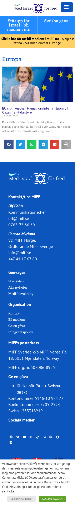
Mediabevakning (20, 294)
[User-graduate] (11, 442)
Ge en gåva (16, 326)
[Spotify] (51, 437)
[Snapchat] (57, 437)
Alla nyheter (17, 288)
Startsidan (16, 281)
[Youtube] (24, 437)
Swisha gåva (56, 21)
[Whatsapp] (44, 437)
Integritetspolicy (20, 332)
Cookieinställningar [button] (21, 499)
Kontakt (14, 313)
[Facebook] (11, 437)
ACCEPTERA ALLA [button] (52, 499)
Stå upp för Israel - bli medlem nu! (18, 25)
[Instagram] (31, 437)
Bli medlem (16, 320)
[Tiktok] (37, 437)
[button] (9, 144)
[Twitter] (17, 437)
